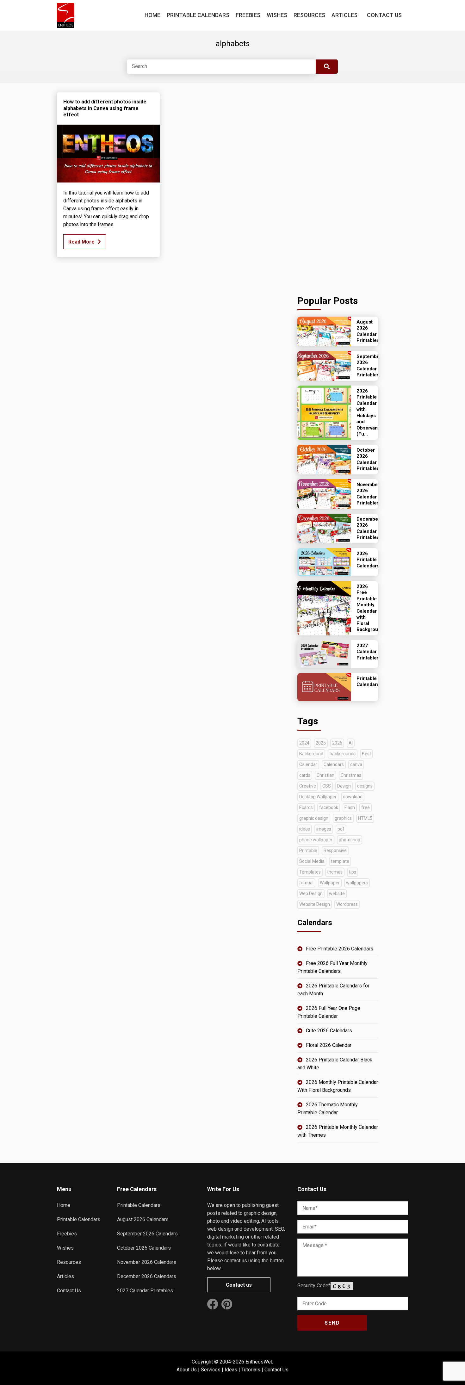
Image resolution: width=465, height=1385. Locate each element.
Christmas (351, 775)
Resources (309, 15)
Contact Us (384, 15)
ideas (304, 829)
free (365, 807)
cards (304, 775)
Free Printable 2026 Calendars (339, 949)
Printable (308, 850)
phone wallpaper (315, 839)
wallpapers (357, 882)
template (340, 861)
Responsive (335, 850)
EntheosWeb (259, 1362)
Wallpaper (330, 882)
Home (152, 15)
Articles (344, 15)
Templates (310, 872)
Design (344, 785)
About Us (187, 1370)
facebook (328, 807)
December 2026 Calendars (146, 1276)
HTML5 (365, 818)
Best (366, 753)
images (323, 829)
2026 (337, 742)
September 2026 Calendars (147, 1234)
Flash (349, 807)
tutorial (306, 882)
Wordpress (347, 904)
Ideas (231, 1370)
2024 (304, 742)
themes (335, 872)
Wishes (277, 15)
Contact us (239, 1285)
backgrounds (343, 753)
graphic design (313, 818)
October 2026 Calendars (144, 1248)
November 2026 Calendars (146, 1262)
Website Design (314, 904)
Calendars (334, 764)
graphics (343, 818)
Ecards (306, 807)
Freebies (248, 15)
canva (356, 764)
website (337, 893)
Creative (307, 785)
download (353, 796)
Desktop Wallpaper (318, 796)
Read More (81, 242)
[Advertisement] (337, 187)
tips (352, 872)
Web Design (311, 893)
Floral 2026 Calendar (328, 1045)
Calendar (308, 764)
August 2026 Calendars (143, 1219)
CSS (326, 785)
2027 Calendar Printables (145, 1291)
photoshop (349, 839)
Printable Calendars (198, 15)
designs (365, 785)
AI (351, 742)
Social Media (312, 861)
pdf (341, 829)
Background (311, 753)
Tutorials (250, 1370)
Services (210, 1370)
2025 (321, 742)
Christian (325, 775)
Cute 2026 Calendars (329, 1031)
